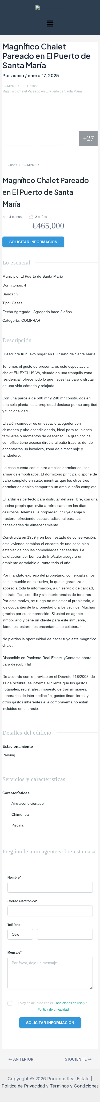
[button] (50, 24)
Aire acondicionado (27, 803)
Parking (8, 755)
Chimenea (20, 814)
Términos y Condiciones (74, 1086)
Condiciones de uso (68, 1003)
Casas (32, 86)
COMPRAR (10, 86)
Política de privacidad (53, 1009)
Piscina (17, 825)
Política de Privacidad (23, 1086)
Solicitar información (33, 242)
